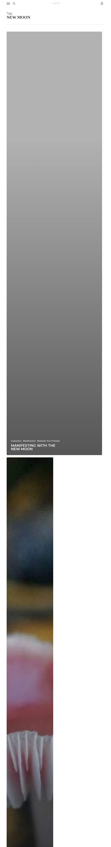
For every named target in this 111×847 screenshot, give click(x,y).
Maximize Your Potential (48, 441)
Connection (16, 441)
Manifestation (29, 441)
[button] (8, 3)
